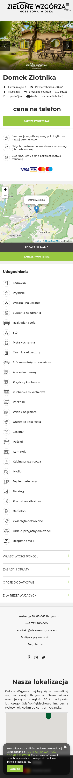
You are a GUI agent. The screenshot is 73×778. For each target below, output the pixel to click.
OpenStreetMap (52, 240)
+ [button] (5, 189)
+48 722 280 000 (36, 623)
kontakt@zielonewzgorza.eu (36, 630)
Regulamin (35, 644)
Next (68, 46)
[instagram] (35, 657)
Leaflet (38, 240)
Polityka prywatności (35, 637)
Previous (5, 46)
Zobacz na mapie (36, 247)
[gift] (43, 657)
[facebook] (28, 657)
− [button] (5, 195)
